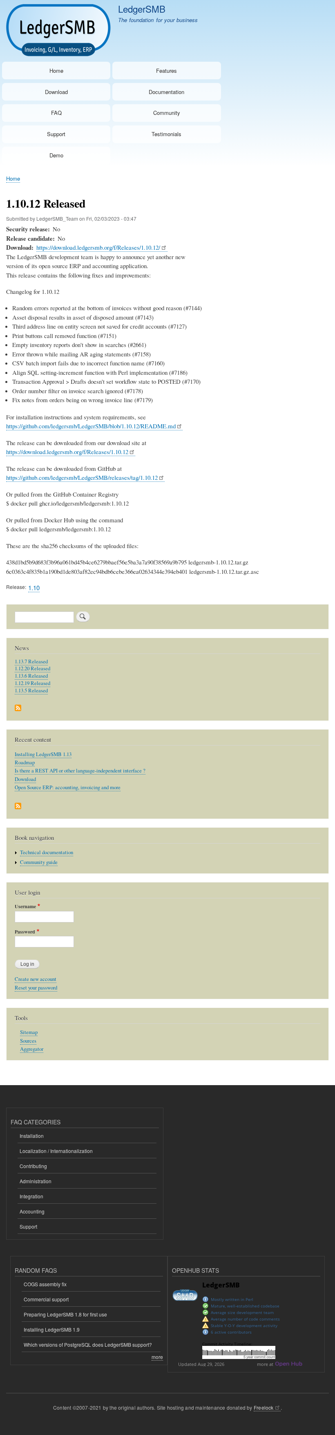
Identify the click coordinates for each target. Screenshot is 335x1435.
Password (25, 932)
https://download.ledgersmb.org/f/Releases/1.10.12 (67, 452)
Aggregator (31, 1048)
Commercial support (46, 1299)
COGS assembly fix (45, 1284)
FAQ (56, 112)
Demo (56, 155)
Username (25, 906)
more (157, 1356)
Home (56, 70)
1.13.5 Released (31, 690)
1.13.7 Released (31, 661)
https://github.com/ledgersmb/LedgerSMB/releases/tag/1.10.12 (82, 477)
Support (56, 134)
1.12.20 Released (32, 668)
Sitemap (29, 1032)
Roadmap (25, 762)
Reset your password (36, 987)
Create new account (35, 979)
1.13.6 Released (31, 675)
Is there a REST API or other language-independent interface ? (80, 770)
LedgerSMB (141, 8)
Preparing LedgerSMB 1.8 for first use (65, 1314)
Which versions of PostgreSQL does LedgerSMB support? (88, 1344)
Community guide (39, 862)
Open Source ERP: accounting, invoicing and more (68, 787)
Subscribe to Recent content (18, 806)
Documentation (166, 92)
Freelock (264, 1407)
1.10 (34, 587)
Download (56, 92)
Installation (32, 1135)
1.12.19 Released (32, 683)
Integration (31, 1196)
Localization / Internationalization (56, 1150)
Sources (28, 1040)
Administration (35, 1181)
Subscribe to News (18, 708)
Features (166, 70)
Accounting (32, 1211)
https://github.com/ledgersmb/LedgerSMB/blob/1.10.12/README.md (91, 426)
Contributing (33, 1165)
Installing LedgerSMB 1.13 (43, 754)
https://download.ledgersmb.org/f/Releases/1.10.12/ (98, 247)
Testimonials (166, 134)
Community (166, 112)
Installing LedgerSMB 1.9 (52, 1329)
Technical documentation (46, 852)
